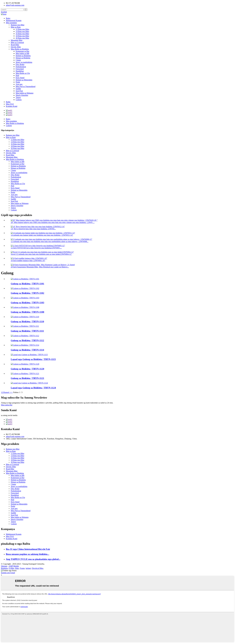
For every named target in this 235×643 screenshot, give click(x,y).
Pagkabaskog (21, 67)
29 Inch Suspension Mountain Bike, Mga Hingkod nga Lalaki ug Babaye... (40, 267)
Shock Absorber (22, 95)
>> (12, 392)
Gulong (19, 100)
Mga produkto (11, 23)
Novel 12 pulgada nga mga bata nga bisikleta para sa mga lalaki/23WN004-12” (41, 254)
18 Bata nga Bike (22, 36)
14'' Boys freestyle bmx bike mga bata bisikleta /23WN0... (33, 229)
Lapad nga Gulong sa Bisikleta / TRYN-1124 (33, 387)
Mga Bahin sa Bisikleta (20, 49)
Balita (8, 102)
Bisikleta (4, 568)
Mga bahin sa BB (22, 53)
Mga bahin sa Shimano (24, 93)
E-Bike (11, 568)
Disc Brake (20, 64)
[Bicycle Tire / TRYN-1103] (25, 298)
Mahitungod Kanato (13, 20)
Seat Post (19, 91)
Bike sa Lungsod (17, 42)
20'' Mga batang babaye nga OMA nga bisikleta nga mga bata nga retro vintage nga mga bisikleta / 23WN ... (52, 222)
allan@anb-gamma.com (15, 5)
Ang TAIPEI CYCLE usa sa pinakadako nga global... (33, 559)
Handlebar (20, 71)
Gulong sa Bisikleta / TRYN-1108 (27, 312)
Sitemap (4, 566)
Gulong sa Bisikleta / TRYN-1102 (27, 293)
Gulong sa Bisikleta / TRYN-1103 (27, 302)
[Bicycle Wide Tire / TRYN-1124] (29, 383)
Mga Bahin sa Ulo (23, 73)
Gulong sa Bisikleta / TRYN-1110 (27, 321)
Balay (8, 18)
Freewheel (20, 69)
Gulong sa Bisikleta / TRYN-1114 (27, 350)
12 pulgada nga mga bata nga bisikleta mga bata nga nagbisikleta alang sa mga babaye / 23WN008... (49, 241)
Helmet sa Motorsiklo (24, 80)
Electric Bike (16, 47)
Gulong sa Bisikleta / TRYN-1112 (27, 340)
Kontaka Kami (11, 106)
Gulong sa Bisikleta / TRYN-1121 (27, 378)
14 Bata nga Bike (22, 31)
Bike (17, 568)
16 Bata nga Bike (22, 34)
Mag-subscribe (6, 405)
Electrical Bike (37, 568)
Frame (22, 568)
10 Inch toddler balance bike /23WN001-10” (28, 260)
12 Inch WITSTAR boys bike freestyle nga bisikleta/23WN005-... (36, 248)
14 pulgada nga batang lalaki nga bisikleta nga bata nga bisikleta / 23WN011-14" (42, 235)
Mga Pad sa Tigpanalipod (25, 86)
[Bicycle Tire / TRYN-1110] (25, 317)
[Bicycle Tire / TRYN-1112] (25, 336)
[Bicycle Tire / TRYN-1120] (25, 364)
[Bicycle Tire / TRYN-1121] (25, 374)
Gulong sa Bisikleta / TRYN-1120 (27, 368)
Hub (17, 75)
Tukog (18, 97)
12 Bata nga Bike (22, 29)
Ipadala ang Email (8, 573)
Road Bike (15, 45)
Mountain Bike (16, 40)
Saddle (18, 89)
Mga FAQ (10, 104)
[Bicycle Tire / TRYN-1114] (25, 345)
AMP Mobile (14, 566)
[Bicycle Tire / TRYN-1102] (25, 288)
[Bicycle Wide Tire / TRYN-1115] (29, 355)
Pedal (18, 82)
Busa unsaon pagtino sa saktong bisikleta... (27, 554)
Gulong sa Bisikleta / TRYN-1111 (27, 331)
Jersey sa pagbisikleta (24, 62)
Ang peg (19, 84)
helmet (28, 568)
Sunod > (7, 392)
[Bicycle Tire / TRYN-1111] (25, 326)
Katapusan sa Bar (22, 51)
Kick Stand (20, 78)
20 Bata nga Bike (22, 38)
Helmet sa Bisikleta (23, 56)
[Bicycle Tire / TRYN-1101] (25, 279)
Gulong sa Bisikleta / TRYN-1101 (27, 283)
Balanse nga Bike (17, 25)
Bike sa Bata (16, 27)
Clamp (18, 60)
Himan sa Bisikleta (23, 58)
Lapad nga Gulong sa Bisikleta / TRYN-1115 (33, 359)
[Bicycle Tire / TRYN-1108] (25, 307)
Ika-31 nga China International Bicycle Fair (28, 549)
